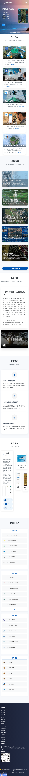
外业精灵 (3, 748)
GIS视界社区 (4, 757)
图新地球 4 (3, 746)
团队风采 (3, 731)
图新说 (2, 742)
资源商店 (3, 755)
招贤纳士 (3, 733)
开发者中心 (3, 760)
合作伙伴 (3, 735)
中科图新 (9, 2)
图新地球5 (3, 740)
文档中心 (3, 753)
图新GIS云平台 (4, 744)
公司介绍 (3, 728)
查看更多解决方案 (15, 286)
